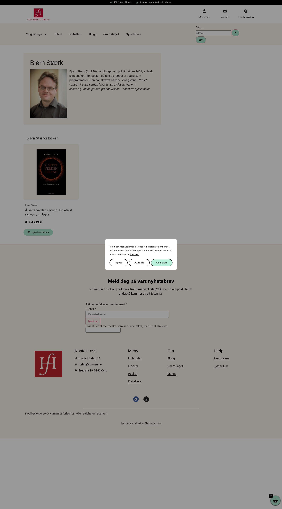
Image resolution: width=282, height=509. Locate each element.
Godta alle (161, 262)
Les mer (134, 254)
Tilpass (118, 262)
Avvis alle (139, 262)
